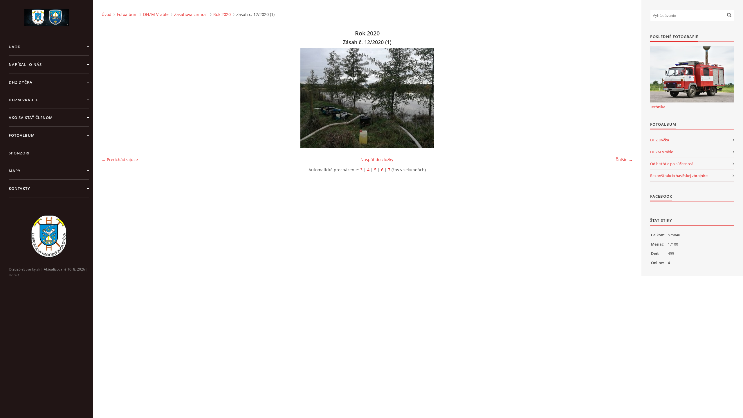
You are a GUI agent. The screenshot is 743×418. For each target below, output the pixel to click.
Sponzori (19, 153)
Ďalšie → (624, 159)
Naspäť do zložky (376, 159)
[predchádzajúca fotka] (111, 98)
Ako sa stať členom (31, 117)
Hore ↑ (14, 275)
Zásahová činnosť (191, 14)
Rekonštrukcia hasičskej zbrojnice (679, 175)
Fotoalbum (22, 135)
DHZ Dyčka (21, 82)
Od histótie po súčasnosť (671, 163)
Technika (657, 106)
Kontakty (19, 188)
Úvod (15, 46)
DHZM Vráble (23, 99)
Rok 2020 (222, 14)
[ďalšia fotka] (623, 98)
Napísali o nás (25, 64)
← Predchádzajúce (120, 159)
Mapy (15, 170)
